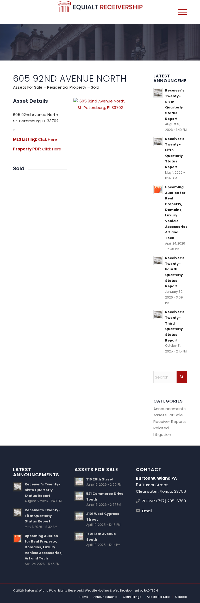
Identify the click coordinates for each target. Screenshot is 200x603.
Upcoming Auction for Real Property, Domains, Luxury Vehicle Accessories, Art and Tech (44, 547)
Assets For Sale (168, 415)
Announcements (169, 408)
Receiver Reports (169, 421)
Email (147, 511)
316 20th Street (100, 479)
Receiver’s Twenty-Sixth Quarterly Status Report (42, 490)
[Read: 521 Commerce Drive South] (79, 496)
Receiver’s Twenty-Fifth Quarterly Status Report (42, 515)
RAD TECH (151, 590)
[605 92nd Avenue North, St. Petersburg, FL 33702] (100, 118)
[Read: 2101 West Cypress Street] (79, 516)
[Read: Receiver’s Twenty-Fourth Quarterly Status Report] (158, 260)
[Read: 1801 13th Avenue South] (79, 536)
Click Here (47, 139)
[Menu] (180, 12)
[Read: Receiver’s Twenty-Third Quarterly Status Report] (158, 314)
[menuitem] (180, 12)
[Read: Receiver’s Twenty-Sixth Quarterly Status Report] (158, 93)
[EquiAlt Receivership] (100, 12)
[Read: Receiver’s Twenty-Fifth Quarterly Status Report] (158, 141)
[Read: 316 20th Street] (79, 481)
